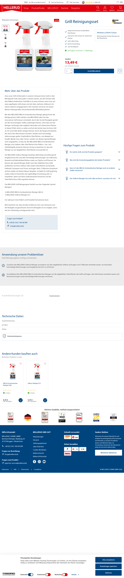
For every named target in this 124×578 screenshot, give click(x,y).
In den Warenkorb (94, 71)
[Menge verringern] (71, 72)
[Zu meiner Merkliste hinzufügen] (120, 71)
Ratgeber (75, 8)
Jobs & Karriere (38, 446)
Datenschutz (25, 469)
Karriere (64, 8)
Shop (26, 8)
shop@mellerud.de (17, 226)
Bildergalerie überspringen (10, 20)
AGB (15, 469)
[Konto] (105, 7)
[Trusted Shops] (83, 2)
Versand (36, 440)
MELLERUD (53, 8)
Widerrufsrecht (38, 453)
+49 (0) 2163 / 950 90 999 (18, 222)
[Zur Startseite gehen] (12, 8)
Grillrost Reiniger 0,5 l (34, 383)
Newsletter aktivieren (108, 453)
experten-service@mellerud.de (16, 463)
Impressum (5, 469)
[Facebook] (35, 462)
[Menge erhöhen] (71, 70)
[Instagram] (39, 462)
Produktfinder (38, 8)
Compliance (37, 469)
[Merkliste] (112, 7)
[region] (30, 48)
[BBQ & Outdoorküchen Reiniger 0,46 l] (13, 371)
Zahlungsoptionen (40, 443)
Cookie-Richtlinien (39, 450)
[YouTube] (44, 462)
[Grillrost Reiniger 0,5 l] (37, 371)
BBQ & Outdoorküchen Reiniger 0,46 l (10, 384)
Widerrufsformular (40, 456)
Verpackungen (38, 437)
